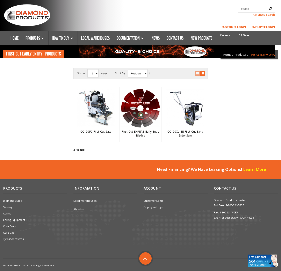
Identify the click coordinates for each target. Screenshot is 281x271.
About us (79, 209)
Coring (7, 213)
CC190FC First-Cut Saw (95, 131)
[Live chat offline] (262, 261)
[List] (197, 73)
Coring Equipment (14, 220)
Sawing (7, 207)
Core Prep (9, 226)
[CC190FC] (95, 108)
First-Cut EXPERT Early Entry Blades (140, 133)
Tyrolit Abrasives (13, 239)
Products (240, 55)
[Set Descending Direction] (149, 73)
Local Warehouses (85, 201)
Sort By (120, 73)
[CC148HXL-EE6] (185, 108)
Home (227, 55)
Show (81, 73)
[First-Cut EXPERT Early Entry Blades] (140, 108)
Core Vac (8, 232)
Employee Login (263, 27)
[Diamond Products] (27, 16)
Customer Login (234, 27)
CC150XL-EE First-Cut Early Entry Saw (185, 133)
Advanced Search (264, 14)
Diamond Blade (12, 201)
